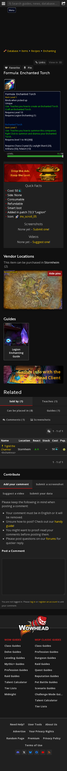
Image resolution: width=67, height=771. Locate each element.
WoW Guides (12, 639)
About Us (51, 724)
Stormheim (51, 262)
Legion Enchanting (24, 115)
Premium (33, 738)
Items (24, 51)
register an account (48, 601)
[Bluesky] (30, 752)
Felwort (22, 148)
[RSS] (49, 752)
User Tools (35, 724)
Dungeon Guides (45, 658)
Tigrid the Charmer (8, 447)
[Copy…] (49, 431)
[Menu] (3, 3)
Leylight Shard (40, 145)
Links (42, 62)
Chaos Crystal (22, 145)
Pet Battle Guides (46, 682)
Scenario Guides (45, 688)
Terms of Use (33, 745)
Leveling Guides (14, 658)
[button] (27, 287)
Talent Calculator (15, 682)
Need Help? (17, 724)
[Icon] (9, 84)
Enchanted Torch (13, 124)
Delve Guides (12, 651)
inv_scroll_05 (28, 216)
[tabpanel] (33, 447)
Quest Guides (43, 670)
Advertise (19, 731)
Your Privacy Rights (41, 731)
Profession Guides (16, 670)
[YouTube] (43, 752)
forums (51, 539)
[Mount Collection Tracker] (33, 375)
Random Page (15, 738)
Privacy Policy (52, 738)
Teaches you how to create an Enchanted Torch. (34, 106)
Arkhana (9, 148)
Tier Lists (10, 688)
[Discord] (18, 752)
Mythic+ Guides (14, 664)
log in (32, 601)
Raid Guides (11, 676)
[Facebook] (36, 752)
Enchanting (49, 51)
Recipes (35, 51)
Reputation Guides (47, 676)
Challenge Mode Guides (49, 694)
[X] (24, 752)
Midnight (10, 694)
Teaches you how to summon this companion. (33, 130)
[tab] (16, 401)
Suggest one (41, 242)
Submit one (41, 229)
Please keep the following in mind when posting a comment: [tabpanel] (33, 553)
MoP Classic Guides (48, 639)
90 (30, 139)
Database (12, 51)
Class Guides (12, 645)
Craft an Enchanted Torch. (18, 109)
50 (16, 191)
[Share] (63, 3)
